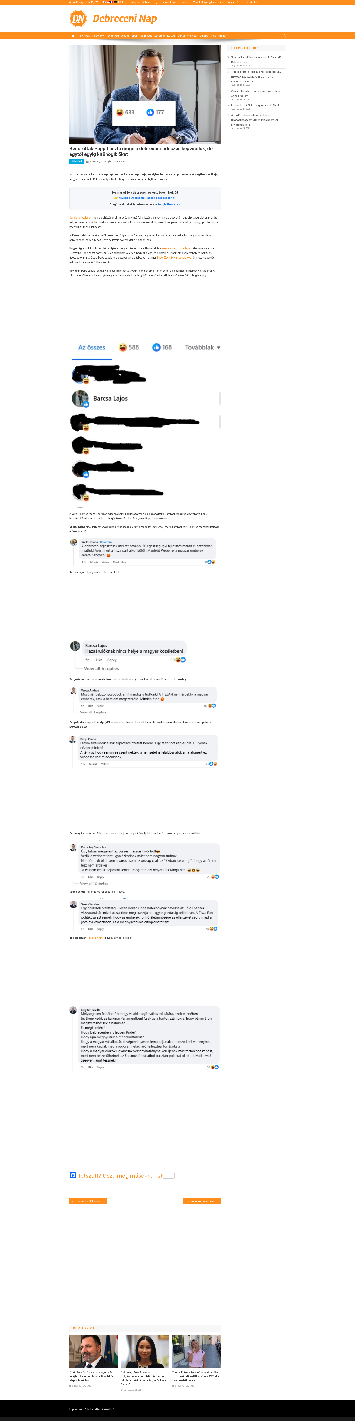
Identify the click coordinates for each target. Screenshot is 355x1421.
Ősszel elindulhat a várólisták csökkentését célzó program (256, 93)
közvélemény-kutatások (176, 248)
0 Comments (118, 161)
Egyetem (159, 35)
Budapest (135, 2)
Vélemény (98, 35)
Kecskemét (184, 2)
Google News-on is (169, 204)
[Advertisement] (145, 309)
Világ (213, 35)
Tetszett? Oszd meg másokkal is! (119, 1176)
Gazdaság (146, 35)
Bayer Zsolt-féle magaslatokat (174, 257)
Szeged (230, 2)
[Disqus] (145, 1258)
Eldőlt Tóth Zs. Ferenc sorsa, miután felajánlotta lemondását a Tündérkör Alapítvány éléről (91, 1376)
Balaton (123, 2)
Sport (135, 35)
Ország (125, 35)
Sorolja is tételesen (80, 217)
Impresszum (76, 1409)
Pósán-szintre (95, 937)
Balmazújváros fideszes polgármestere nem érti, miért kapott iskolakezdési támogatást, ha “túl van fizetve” (143, 1378)
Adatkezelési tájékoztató (99, 1409)
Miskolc (197, 2)
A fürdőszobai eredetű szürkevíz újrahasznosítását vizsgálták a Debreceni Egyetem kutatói (255, 120)
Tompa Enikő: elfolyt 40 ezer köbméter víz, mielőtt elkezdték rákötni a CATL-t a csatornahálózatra (195, 1376)
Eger (157, 2)
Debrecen (147, 2)
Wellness (192, 35)
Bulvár (181, 35)
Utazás (222, 35)
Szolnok (254, 2)
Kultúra (171, 35)
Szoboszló (242, 2)
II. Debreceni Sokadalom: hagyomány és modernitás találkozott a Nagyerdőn (91, 1201)
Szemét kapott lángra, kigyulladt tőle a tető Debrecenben (256, 60)
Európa (165, 2)
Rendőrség (112, 35)
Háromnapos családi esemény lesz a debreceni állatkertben (203, 1201)
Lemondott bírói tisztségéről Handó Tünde (255, 105)
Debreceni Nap (125, 18)
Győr (174, 2)
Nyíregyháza (210, 2)
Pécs (221, 2)
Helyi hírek (84, 35)
